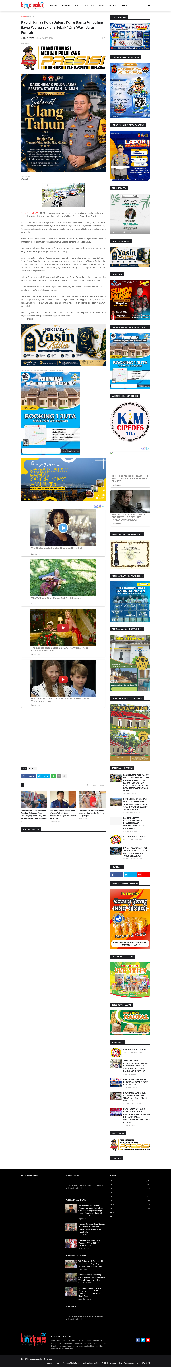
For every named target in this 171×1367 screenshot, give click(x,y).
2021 (130, 1200)
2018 (130, 1212)
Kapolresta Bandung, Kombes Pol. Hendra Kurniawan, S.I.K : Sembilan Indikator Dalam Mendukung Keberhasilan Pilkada (136, 1115)
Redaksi (49, 1363)
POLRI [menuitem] (124, 5)
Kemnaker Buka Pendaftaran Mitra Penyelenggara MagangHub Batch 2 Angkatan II (133, 823)
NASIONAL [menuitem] (53, 5)
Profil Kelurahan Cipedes (128, 1363)
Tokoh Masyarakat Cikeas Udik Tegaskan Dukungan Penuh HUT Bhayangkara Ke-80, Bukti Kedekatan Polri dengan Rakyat (34, 814)
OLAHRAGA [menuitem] (89, 5)
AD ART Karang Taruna (134, 836)
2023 (130, 1192)
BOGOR (31, 17)
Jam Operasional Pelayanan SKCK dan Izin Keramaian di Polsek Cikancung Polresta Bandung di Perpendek (135, 1065)
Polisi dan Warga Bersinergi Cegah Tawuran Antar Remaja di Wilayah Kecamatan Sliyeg (91, 1277)
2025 (130, 1184)
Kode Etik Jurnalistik (90, 1363)
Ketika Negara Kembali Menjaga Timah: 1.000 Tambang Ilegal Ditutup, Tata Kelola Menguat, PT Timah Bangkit (135, 804)
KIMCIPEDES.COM (29, 213)
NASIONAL (145, 1363)
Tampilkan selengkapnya (96, 785)
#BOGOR (32, 769)
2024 (130, 1188)
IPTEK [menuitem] (77, 5)
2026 (130, 1181)
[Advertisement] (63, 737)
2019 (130, 1208)
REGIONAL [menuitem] (66, 5)
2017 (130, 1216)
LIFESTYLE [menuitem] (113, 5)
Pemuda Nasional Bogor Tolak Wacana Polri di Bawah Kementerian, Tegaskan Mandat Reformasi (63, 814)
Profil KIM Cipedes (109, 1363)
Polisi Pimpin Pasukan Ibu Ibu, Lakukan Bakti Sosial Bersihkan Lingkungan (92, 813)
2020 (130, 1204)
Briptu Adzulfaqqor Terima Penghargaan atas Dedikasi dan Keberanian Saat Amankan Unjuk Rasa (91, 1292)
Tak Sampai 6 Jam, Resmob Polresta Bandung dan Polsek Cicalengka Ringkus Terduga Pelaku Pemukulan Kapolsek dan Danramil (90, 1210)
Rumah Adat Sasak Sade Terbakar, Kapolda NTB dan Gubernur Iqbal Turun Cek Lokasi (135, 852)
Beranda (24, 17)
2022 (130, 1196)
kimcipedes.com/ (33, 1359)
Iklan (57, 1363)
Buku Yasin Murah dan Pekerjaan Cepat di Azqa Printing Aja (135, 1082)
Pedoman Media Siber (71, 1363)
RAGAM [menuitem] (102, 5)
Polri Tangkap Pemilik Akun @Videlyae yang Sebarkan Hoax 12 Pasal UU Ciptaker (135, 1097)
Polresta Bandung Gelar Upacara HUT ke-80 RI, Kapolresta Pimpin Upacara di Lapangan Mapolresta (91, 1228)
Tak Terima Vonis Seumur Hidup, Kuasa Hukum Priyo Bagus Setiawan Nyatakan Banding (91, 1263)
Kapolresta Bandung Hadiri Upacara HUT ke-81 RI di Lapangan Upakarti (89, 1243)
